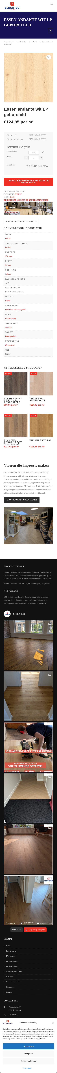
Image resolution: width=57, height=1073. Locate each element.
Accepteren (29, 1046)
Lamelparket (10, 336)
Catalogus (10, 977)
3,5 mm (8, 274)
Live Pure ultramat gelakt (15, 309)
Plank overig (10, 318)
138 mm (8, 256)
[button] (53, 1022)
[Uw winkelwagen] (50, 31)
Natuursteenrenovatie (14, 971)
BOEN (12, 197)
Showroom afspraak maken (22, 500)
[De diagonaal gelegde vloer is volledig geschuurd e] (28, 645)
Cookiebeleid (27, 1068)
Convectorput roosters (14, 982)
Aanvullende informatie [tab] (21, 221)
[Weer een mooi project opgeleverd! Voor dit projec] (28, 798)
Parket (18, 194)
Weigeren (28, 1053)
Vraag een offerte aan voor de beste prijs (28, 181)
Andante (8, 327)
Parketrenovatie (11, 966)
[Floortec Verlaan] (12, 6)
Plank (7, 301)
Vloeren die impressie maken (26, 465)
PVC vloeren (10, 956)
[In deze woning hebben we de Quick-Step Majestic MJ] (28, 849)
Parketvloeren (11, 951)
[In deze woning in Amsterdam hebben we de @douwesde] (28, 900)
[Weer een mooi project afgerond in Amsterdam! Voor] (28, 696)
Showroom (10, 987)
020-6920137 (13, 1015)
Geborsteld (9, 345)
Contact (9, 992)
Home (8, 946)
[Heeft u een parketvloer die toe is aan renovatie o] (28, 747)
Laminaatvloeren (12, 961)
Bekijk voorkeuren (28, 1061)
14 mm (8, 265)
